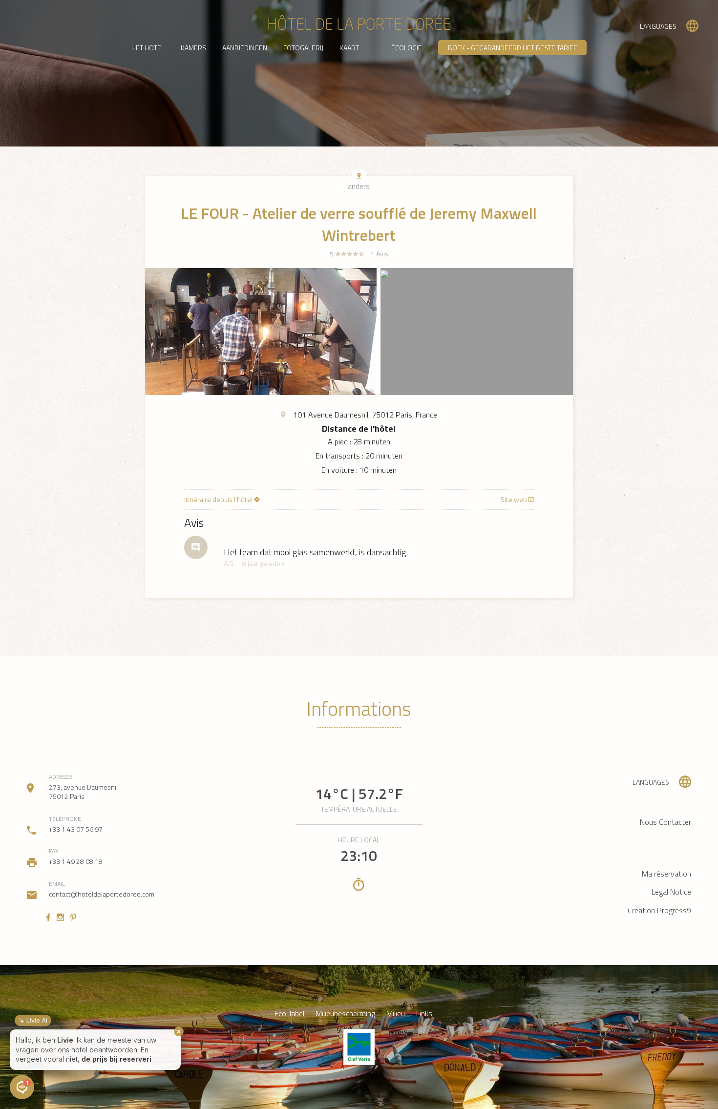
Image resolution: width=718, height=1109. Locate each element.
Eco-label (289, 1013)
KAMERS (193, 47)
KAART (349, 47)
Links (424, 1013)
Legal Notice (671, 892)
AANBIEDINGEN (244, 47)
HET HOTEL (148, 47)
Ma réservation (666, 873)
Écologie (406, 47)
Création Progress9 (659, 910)
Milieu (395, 1013)
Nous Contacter (665, 822)
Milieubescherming (345, 1013)
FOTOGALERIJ (303, 47)
